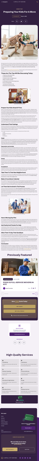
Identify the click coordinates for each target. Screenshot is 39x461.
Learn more (27, 449)
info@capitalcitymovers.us (19, 334)
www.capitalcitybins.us (28, 431)
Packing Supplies (4, 423)
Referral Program (4, 421)
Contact (2, 425)
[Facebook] (25, 21)
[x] (31, 288)
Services (2, 418)
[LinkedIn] (30, 458)
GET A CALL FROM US (19, 311)
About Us (3, 420)
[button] (4, 2)
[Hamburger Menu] (2, 2)
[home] (19, 1)
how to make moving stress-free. (13, 69)
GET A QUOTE (19, 306)
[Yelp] (15, 342)
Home (2, 416)
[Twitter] (17, 21)
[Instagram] (21, 21)
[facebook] (35, 288)
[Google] (24, 342)
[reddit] (33, 288)
